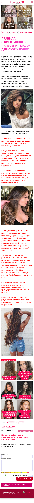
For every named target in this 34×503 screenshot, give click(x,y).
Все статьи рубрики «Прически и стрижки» (14, 484)
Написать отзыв (25, 431)
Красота (13, 32)
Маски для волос (9, 426)
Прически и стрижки (25, 32)
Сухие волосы (12, 423)
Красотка (5, 32)
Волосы (22, 423)
